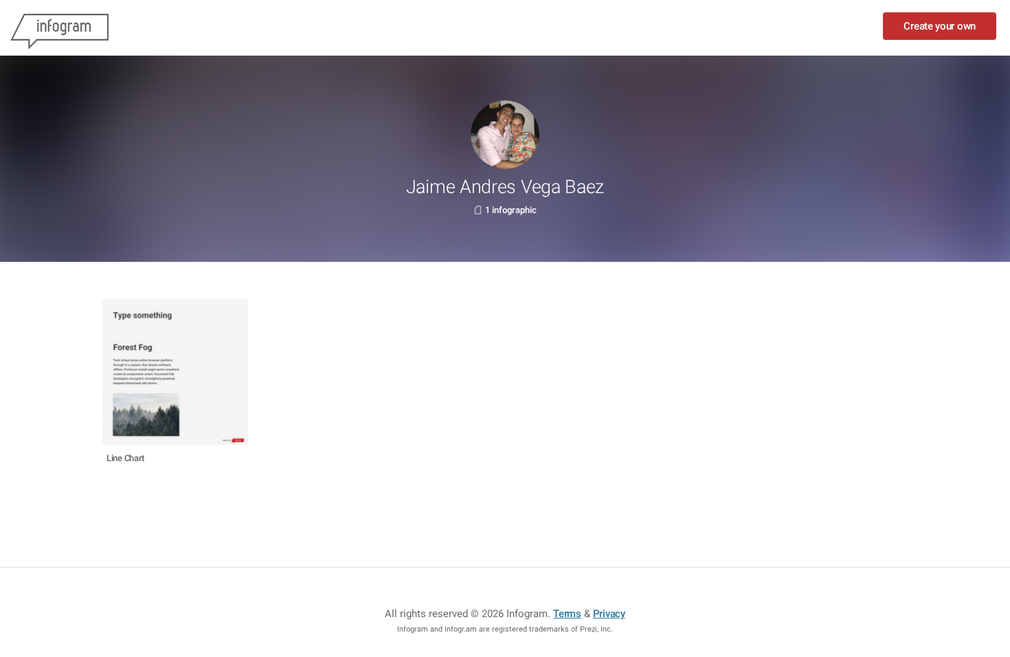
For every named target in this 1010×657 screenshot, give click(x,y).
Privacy (609, 614)
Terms (567, 614)
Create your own (940, 26)
